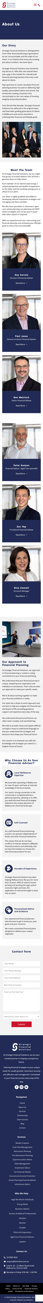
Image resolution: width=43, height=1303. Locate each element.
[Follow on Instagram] (21, 1087)
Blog (22, 1123)
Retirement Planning (22, 1151)
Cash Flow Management (22, 1147)
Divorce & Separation (22, 1232)
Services (22, 1111)
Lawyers (22, 1241)
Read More (20, 283)
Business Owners (22, 1209)
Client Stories (22, 1119)
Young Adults (22, 1204)
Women (22, 1223)
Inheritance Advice (22, 1184)
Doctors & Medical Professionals (22, 1213)
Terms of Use (17, 1289)
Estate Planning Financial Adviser (22, 1180)
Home (22, 1103)
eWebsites (29, 1300)
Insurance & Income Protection (22, 1176)
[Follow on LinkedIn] (26, 1087)
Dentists (22, 1218)
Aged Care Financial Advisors (22, 1237)
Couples (22, 1227)
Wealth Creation (22, 1143)
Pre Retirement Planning (22, 1155)
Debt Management (22, 1163)
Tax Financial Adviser (22, 1172)
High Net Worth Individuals (22, 1199)
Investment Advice (22, 1168)
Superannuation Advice (22, 1159)
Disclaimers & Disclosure (24, 1291)
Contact (22, 1128)
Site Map (25, 1286)
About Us (22, 1107)
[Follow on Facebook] (17, 1087)
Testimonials (22, 1115)
